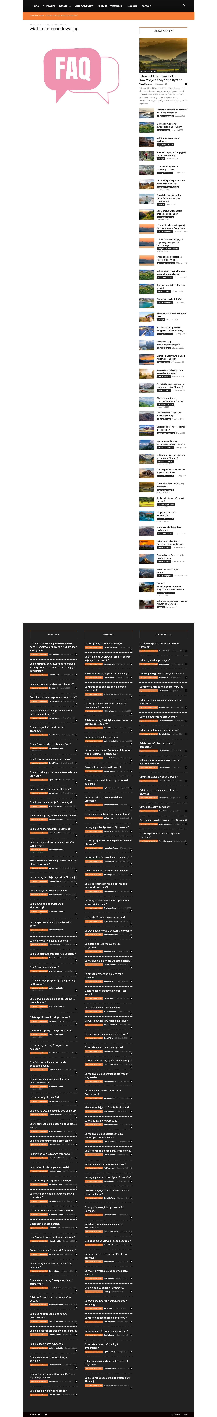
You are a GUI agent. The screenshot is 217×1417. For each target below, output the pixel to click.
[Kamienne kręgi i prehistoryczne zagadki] (147, 345)
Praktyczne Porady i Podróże (168, 187)
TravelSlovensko (146, 84)
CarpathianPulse (55, 1114)
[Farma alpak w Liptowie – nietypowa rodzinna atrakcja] (147, 331)
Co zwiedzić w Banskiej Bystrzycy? (104, 1287)
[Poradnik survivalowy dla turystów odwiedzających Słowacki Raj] (147, 199)
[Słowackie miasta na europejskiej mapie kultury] (147, 127)
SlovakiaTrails (54, 735)
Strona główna (35, 24)
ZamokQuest (54, 1271)
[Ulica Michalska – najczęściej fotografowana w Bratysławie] (147, 229)
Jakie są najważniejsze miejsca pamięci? (53, 1110)
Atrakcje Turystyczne (165, 173)
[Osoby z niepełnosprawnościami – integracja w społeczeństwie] (147, 587)
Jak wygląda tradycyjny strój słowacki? (107, 827)
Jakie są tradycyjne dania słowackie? (51, 1140)
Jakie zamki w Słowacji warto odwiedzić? (108, 857)
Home (35, 6)
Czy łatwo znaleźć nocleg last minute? (161, 686)
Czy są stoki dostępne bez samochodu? (107, 813)
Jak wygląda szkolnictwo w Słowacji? (51, 1153)
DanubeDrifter (55, 881)
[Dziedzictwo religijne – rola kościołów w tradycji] (147, 374)
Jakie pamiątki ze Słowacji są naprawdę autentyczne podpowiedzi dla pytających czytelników (53, 667)
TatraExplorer (109, 874)
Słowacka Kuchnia (164, 291)
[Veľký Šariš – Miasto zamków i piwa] (147, 317)
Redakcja (132, 6)
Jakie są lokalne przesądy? (155, 660)
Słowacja (161, 159)
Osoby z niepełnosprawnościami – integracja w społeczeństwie (170, 586)
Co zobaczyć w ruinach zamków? (48, 890)
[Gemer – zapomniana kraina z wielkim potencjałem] (147, 359)
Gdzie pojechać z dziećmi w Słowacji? (106, 870)
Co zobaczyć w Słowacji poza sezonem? (108, 1240)
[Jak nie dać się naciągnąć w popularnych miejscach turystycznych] (147, 243)
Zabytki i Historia (164, 348)
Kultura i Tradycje (164, 376)
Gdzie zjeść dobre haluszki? (46, 1223)
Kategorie (65, 6)
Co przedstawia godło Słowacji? (103, 767)
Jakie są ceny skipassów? (44, 1097)
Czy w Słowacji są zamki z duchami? (50, 940)
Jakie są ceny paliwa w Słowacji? (103, 643)
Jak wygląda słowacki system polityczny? (108, 930)
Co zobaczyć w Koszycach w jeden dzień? (54, 697)
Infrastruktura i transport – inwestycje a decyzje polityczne (161, 78)
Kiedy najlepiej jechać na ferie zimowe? (107, 1107)
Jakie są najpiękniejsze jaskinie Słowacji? (53, 877)
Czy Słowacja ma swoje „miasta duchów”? (108, 960)
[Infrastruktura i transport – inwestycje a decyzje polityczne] (163, 55)
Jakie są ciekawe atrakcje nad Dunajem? (53, 953)
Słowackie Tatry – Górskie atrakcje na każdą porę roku (54, 16)
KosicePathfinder (56, 911)
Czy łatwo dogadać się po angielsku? (106, 1317)
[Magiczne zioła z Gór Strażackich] (147, 516)
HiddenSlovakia (55, 1069)
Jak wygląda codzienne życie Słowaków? (108, 1177)
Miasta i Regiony (163, 130)
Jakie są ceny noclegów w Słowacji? (50, 1180)
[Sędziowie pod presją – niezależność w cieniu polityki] (147, 445)
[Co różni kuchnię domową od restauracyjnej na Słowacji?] (147, 388)
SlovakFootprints (56, 748)
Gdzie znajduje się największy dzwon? (51, 1030)
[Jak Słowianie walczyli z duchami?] (147, 142)
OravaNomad (54, 1144)
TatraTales (53, 1254)
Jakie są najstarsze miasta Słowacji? (51, 828)
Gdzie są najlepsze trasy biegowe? (159, 730)
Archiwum (49, 6)
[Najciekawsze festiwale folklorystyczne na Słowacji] (147, 545)
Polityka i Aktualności (148, 71)
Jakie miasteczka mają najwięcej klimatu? (53, 1330)
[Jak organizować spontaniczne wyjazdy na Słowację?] (147, 604)
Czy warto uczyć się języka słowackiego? (108, 1060)
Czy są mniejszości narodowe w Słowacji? (163, 820)
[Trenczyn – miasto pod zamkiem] (147, 573)
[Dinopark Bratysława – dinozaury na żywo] (147, 170)
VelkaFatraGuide (56, 988)
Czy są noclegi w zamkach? (155, 806)
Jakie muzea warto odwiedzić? (47, 1343)
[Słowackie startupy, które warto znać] (147, 531)
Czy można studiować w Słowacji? (159, 776)
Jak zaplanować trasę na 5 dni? (102, 1007)
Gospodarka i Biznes (165, 277)
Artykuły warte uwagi (178, 1414)
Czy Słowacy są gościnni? (44, 967)
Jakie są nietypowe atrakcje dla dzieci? (162, 673)
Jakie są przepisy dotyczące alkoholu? (52, 684)
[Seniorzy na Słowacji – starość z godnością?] (147, 430)
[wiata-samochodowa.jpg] (81, 113)
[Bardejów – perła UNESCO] (147, 303)
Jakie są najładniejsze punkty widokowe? (108, 1150)
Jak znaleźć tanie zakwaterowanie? (105, 917)
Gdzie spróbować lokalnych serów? (50, 1017)
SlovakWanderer (56, 819)
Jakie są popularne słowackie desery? (51, 1210)
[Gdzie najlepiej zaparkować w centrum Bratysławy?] (147, 184)
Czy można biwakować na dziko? (48, 1390)
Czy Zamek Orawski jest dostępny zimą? (53, 1237)
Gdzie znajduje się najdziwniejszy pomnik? (54, 815)
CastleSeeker (54, 944)
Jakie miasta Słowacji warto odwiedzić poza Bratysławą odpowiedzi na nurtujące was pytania (53, 647)
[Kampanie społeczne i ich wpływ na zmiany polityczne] (147, 113)
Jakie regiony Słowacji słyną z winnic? (106, 1331)
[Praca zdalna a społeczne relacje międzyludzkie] (147, 260)
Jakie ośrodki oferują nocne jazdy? (49, 1167)
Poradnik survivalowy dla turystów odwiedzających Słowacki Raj (169, 198)
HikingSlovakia (55, 833)
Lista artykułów (84, 6)
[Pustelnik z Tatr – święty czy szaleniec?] (147, 487)
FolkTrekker (54, 654)
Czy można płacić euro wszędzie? (104, 1047)
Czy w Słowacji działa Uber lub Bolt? (50, 744)
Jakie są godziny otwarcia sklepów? (50, 789)
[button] (183, 6)
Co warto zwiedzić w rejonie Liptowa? (106, 1020)
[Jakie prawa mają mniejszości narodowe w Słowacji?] (147, 459)
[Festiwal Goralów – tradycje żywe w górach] (147, 559)
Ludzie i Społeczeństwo (166, 263)
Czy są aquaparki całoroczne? (102, 1120)
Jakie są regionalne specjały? (101, 737)
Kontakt (146, 6)
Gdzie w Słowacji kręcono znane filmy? (107, 673)
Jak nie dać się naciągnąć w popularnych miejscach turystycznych (170, 242)
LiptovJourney (54, 701)
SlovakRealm (54, 675)
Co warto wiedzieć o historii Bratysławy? (53, 1250)
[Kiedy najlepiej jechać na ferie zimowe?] (147, 502)
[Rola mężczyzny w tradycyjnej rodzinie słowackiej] (147, 156)
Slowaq (52, 688)
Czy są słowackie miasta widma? (158, 716)
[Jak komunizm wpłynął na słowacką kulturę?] (147, 416)
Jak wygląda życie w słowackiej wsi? (105, 1163)
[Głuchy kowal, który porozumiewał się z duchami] (147, 402)
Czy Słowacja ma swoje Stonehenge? (51, 802)
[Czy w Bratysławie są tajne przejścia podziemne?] (147, 214)
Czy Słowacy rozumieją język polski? (50, 759)
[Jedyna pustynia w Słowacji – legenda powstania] (147, 473)
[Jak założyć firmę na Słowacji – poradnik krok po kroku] (147, 275)
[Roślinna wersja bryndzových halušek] (147, 289)
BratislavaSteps (55, 894)
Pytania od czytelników (166, 504)
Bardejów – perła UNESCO (169, 299)
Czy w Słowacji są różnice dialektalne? (106, 1034)
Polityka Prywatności (110, 6)
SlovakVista (53, 763)
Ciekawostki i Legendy (165, 144)
